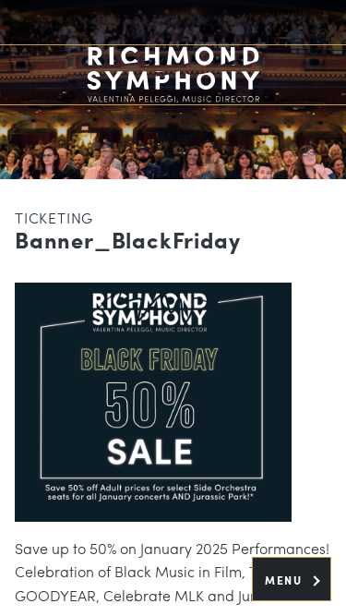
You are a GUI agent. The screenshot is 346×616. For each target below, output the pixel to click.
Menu (285, 580)
